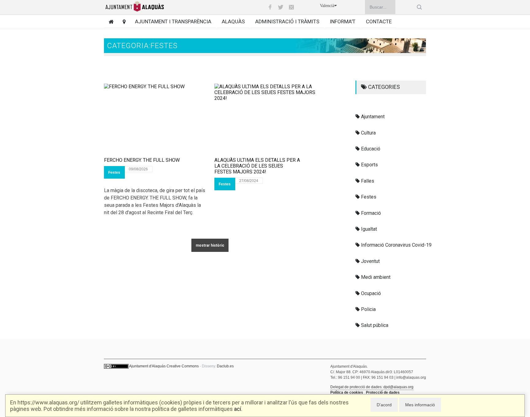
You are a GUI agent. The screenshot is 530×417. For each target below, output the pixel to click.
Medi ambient (375, 277)
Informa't (342, 21)
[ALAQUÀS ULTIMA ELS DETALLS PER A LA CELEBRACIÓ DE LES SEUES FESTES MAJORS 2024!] (265, 120)
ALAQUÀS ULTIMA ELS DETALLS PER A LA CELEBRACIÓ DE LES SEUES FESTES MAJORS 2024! (257, 166)
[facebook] (270, 7)
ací (237, 409)
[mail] (291, 7)
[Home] (108, 21)
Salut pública (374, 325)
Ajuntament (372, 116)
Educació (370, 149)
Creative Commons (183, 366)
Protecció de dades (383, 392)
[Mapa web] (122, 21)
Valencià (327, 5)
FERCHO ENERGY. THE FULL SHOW (142, 160)
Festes (114, 172)
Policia (368, 309)
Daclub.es (225, 366)
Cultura (368, 133)
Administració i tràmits (287, 21)
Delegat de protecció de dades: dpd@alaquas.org (371, 387)
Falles (367, 181)
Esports (369, 165)
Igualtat (368, 229)
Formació (370, 213)
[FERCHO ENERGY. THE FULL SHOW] (154, 120)
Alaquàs (233, 21)
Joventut (370, 261)
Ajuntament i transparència (173, 21)
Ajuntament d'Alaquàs (147, 366)
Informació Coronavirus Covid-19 (396, 245)
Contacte (379, 21)
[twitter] (280, 7)
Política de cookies (346, 392)
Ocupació (370, 293)
